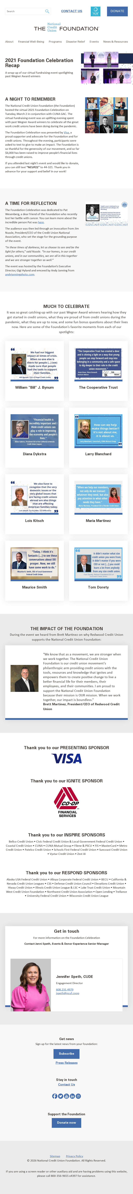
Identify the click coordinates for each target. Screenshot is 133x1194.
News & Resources (115, 41)
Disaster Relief (75, 41)
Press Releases (67, 1063)
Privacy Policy (74, 1156)
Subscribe (66, 1053)
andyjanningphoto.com (19, 274)
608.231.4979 (64, 989)
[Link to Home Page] (66, 28)
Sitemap (55, 1156)
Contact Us (71, 11)
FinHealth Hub (95, 11)
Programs (55, 41)
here (41, 222)
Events (94, 41)
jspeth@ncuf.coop (67, 993)
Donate (117, 11)
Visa (66, 132)
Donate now (66, 1122)
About (9, 41)
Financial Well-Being (31, 41)
